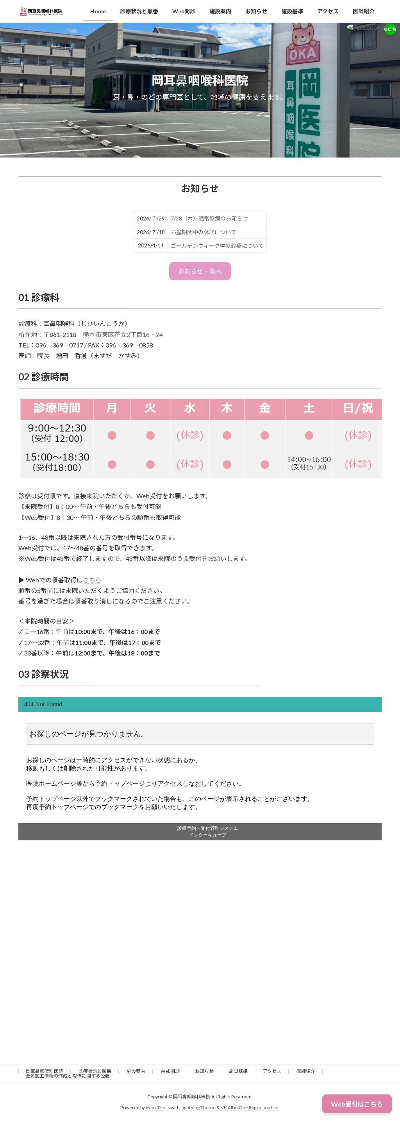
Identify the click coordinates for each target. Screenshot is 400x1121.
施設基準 (238, 1071)
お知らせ (204, 1071)
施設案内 (136, 1071)
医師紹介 (305, 1071)
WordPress (158, 1107)
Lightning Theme (198, 1107)
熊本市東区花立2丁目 (113, 334)
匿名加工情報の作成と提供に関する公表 (67, 1076)
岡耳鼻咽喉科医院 (44, 1071)
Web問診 (170, 1071)
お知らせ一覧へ (200, 271)
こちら (92, 580)
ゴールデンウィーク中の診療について (217, 245)
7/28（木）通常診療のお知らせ (209, 218)
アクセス (272, 1071)
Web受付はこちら (357, 1104)
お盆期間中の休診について (203, 232)
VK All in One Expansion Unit (250, 1107)
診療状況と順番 (95, 1071)
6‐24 (154, 334)
